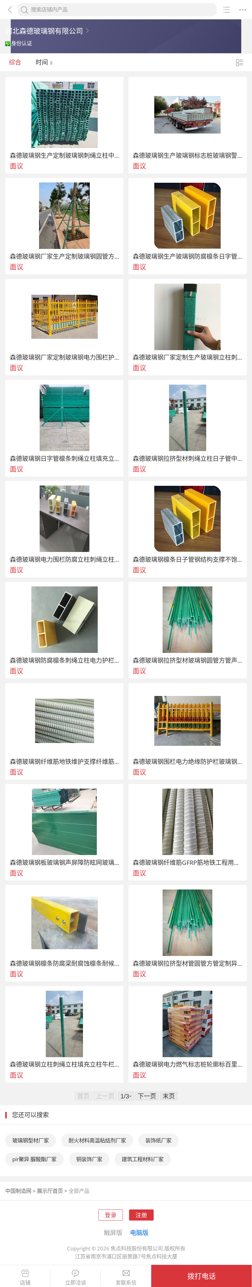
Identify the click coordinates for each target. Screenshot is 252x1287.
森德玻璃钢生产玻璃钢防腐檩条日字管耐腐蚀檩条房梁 (187, 256)
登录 (110, 1215)
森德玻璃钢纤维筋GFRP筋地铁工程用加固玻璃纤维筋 (187, 862)
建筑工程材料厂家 (142, 1159)
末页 (169, 1096)
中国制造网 (18, 1190)
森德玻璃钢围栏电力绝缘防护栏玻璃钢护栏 (187, 761)
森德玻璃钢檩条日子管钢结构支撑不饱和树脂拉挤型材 (187, 559)
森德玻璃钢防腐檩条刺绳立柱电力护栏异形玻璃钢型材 (64, 660)
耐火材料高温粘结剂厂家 (97, 1140)
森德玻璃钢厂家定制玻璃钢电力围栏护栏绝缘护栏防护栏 (64, 357)
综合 (15, 62)
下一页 (147, 1096)
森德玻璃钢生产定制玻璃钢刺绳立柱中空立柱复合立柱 (64, 155)
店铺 (25, 1283)
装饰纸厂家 (158, 1140)
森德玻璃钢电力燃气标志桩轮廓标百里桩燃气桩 (187, 1064)
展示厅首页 (50, 1190)
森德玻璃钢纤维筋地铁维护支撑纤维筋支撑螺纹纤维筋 (64, 761)
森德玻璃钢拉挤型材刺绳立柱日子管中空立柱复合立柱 (187, 458)
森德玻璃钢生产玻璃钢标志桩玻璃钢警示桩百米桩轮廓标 (187, 155)
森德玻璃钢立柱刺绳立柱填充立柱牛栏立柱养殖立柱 (64, 1064)
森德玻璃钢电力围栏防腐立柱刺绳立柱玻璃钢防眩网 (64, 559)
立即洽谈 (75, 1283)
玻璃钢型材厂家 (30, 1140)
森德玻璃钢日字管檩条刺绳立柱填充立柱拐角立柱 (64, 458)
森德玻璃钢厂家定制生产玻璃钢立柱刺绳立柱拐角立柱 (187, 357)
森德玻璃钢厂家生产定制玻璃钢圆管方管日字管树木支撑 (64, 256)
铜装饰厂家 (89, 1159)
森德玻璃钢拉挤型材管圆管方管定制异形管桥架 (187, 963)
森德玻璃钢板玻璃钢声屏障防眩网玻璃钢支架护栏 (64, 862)
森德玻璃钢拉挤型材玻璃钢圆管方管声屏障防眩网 (187, 660)
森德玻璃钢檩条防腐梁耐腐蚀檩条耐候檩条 (64, 963)
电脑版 (139, 1232)
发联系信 (126, 1283)
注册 (141, 1215)
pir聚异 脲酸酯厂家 (34, 1159)
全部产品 (79, 1190)
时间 (42, 62)
